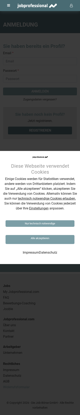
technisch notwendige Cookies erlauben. (47, 198)
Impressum (31, 252)
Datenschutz (48, 252)
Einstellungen (39, 208)
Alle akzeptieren (40, 238)
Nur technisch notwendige (40, 223)
